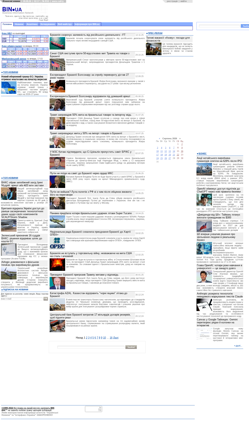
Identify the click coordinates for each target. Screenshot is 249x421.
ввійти (184, 1)
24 (157, 158)
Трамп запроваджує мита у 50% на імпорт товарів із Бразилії (86, 133)
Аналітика (32, 24)
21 (174, 155)
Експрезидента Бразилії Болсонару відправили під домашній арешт (90, 96)
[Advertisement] (121, 12)
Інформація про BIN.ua (87, 24)
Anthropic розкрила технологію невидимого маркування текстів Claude (220, 295)
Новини (19, 24)
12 (166, 151)
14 (174, 151)
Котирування (48, 24)
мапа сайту (58, 1)
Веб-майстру (65, 24)
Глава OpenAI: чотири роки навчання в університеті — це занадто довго (219, 267)
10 (104, 337)
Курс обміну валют (12, 46)
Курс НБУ (7, 33)
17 (157, 155)
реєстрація (172, 1)
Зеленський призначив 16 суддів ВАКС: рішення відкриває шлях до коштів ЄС (21, 238)
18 (161, 155)
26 (166, 158)
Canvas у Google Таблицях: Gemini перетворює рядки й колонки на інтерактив (217, 322)
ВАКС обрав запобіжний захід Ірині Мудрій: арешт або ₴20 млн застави (22, 184)
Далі (115, 337)
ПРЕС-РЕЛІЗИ (155, 33)
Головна (7, 24)
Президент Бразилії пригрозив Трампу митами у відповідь (84, 274)
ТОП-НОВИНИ (10, 72)
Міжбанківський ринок (14, 59)
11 (161, 151)
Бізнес (203, 153)
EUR (4, 54)
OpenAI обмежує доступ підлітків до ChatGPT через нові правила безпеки (219, 190)
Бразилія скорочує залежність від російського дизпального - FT (87, 34)
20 (170, 155)
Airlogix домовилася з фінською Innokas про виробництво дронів (20, 263)
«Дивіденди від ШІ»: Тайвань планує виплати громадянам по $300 (218, 216)
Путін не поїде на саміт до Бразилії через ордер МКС (81, 173)
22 (178, 155)
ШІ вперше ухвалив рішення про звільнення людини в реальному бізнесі (216, 237)
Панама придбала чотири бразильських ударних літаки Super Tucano (91, 213)
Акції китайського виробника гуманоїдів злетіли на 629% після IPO (219, 159)
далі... (239, 345)
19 (166, 155)
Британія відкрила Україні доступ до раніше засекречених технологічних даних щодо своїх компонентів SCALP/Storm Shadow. (22, 213)
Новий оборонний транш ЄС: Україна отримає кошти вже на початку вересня (24, 78)
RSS (46, 1)
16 (111, 337)
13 (170, 151)
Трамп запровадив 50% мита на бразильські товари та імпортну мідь (90, 114)
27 (170, 158)
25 (161, 158)
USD (4, 51)
